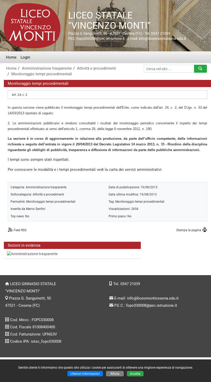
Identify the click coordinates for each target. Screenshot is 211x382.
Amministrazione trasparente (47, 68)
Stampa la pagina (188, 230)
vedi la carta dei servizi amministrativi (129, 169)
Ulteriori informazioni (85, 374)
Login (25, 57)
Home (11, 57)
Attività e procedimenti (96, 68)
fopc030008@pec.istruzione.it (151, 305)
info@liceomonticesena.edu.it (153, 298)
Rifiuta (114, 374)
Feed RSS (20, 230)
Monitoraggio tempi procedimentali (41, 74)
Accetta (135, 374)
